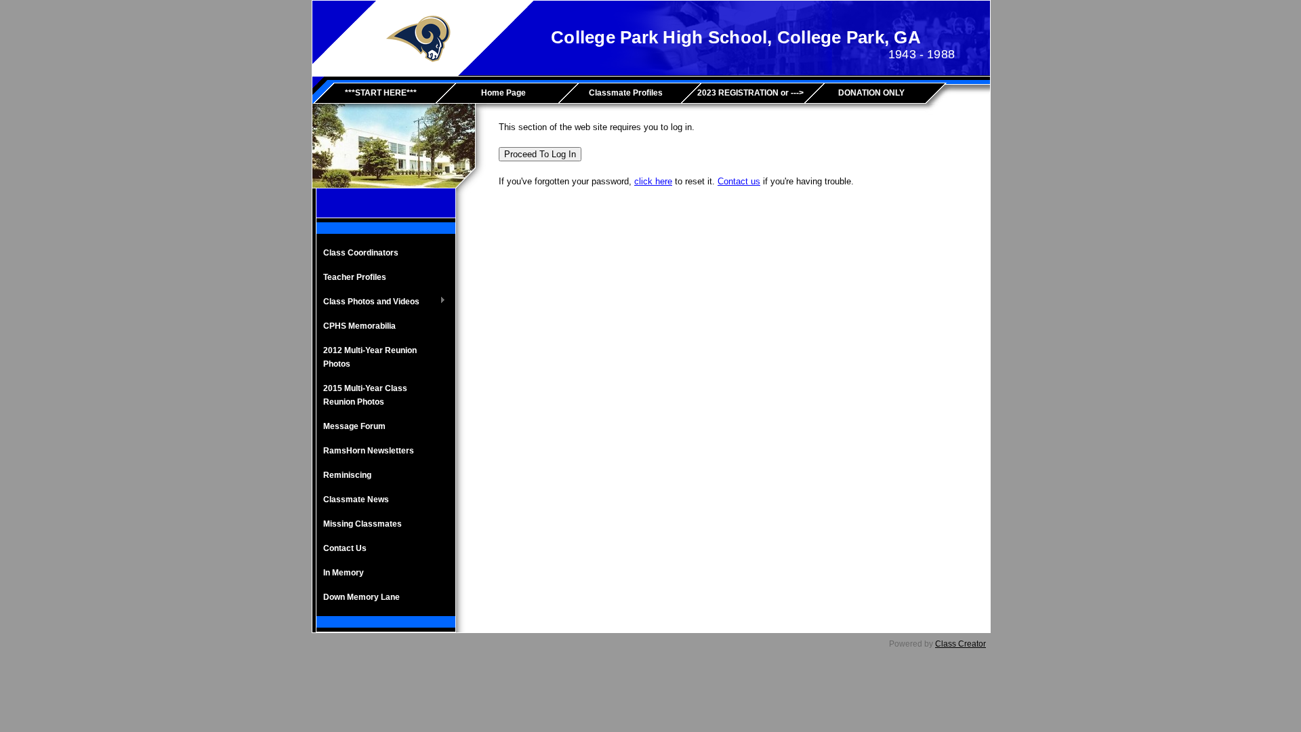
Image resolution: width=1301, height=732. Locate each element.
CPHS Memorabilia (360, 326)
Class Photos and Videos (367, 302)
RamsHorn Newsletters (368, 450)
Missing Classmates (362, 524)
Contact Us (345, 548)
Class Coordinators (360, 253)
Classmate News (356, 499)
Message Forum (354, 426)
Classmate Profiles (626, 93)
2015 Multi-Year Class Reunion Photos (365, 395)
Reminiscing (347, 475)
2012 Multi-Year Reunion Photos (370, 357)
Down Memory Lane (361, 597)
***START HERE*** (381, 93)
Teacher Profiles (354, 277)
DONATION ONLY (871, 93)
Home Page (503, 93)
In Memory (343, 572)
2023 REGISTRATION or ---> (750, 93)
